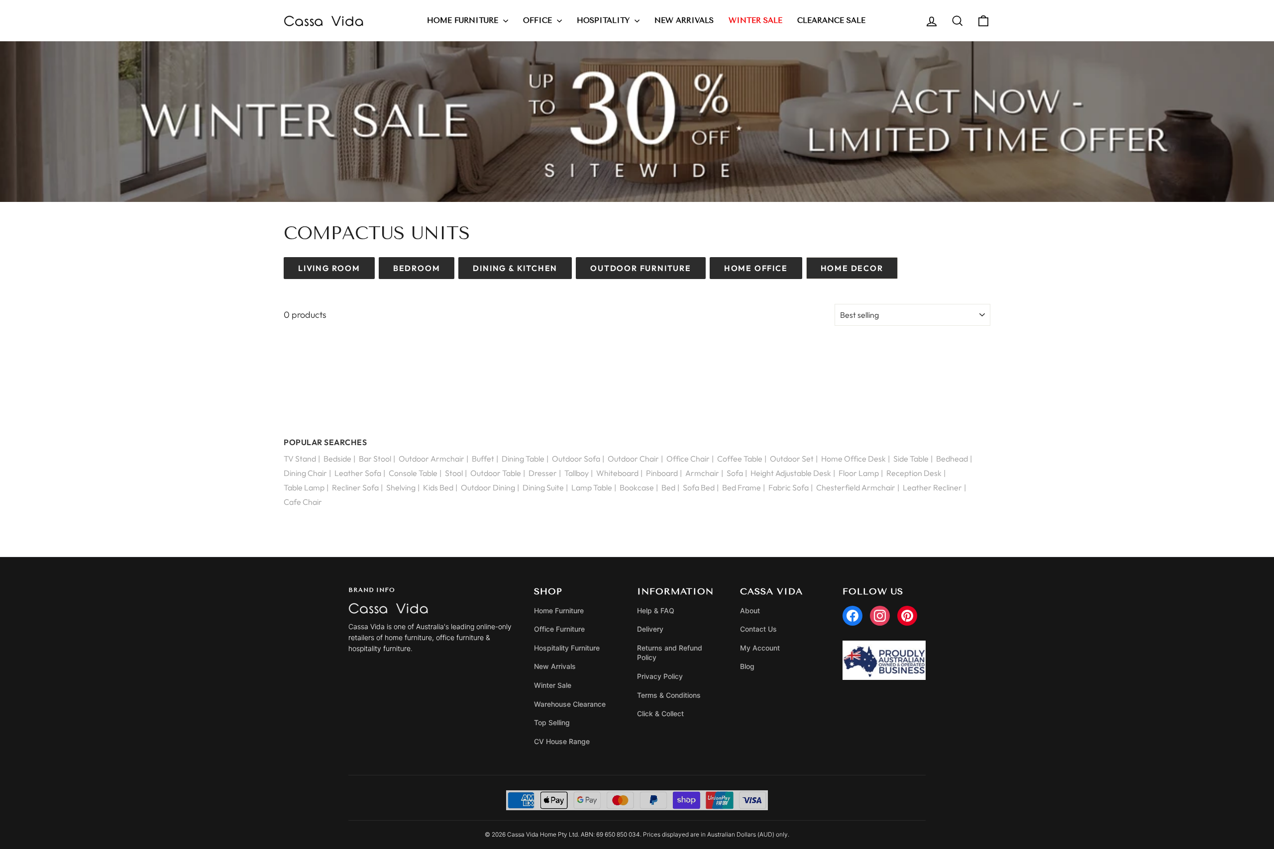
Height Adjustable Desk (790, 473)
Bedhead (952, 459)
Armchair (702, 473)
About (750, 610)
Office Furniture (559, 629)
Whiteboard (617, 473)
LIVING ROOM (329, 268)
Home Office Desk (853, 459)
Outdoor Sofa (576, 459)
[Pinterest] (907, 616)
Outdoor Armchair (431, 459)
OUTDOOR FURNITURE (640, 268)
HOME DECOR (852, 268)
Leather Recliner (932, 487)
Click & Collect (660, 713)
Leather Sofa (357, 473)
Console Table (413, 473)
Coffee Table (739, 459)
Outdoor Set (792, 459)
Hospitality (604, 20)
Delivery (650, 629)
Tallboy (576, 473)
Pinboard (662, 473)
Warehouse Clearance (570, 704)
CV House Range (562, 741)
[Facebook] (852, 616)
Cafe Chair (303, 502)
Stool (454, 473)
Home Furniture (464, 20)
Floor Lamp (859, 473)
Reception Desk (914, 473)
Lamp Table (591, 487)
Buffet (483, 459)
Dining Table (523, 459)
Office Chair (688, 459)
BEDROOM (416, 268)
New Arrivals (684, 20)
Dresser (543, 473)
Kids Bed (438, 487)
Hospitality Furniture (567, 648)
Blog (747, 666)
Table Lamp (304, 487)
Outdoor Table (495, 473)
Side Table (911, 459)
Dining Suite (543, 487)
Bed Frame (741, 487)
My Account (760, 648)
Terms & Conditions (669, 695)
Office (538, 20)
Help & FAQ (655, 610)
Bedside (337, 459)
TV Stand (300, 459)
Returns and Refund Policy (669, 653)
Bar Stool (375, 459)
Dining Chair (305, 473)
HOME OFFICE (756, 268)
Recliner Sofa (355, 487)
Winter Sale (552, 685)
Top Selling (552, 722)
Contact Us (758, 629)
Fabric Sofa (788, 487)
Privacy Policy (660, 676)
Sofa (735, 473)
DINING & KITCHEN (515, 268)
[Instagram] (880, 616)
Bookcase (637, 487)
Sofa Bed (699, 487)
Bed (668, 487)
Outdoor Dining (488, 487)
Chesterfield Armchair (855, 487)
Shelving (401, 487)
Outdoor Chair (633, 459)
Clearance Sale (831, 20)
